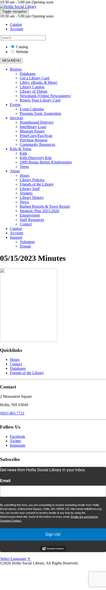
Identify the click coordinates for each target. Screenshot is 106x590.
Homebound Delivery (37, 122)
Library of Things (33, 91)
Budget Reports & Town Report (45, 206)
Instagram (17, 445)
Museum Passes (32, 131)
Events (15, 105)
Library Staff (30, 189)
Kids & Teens (20, 149)
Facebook (17, 436)
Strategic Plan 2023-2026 (39, 211)
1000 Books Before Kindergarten (46, 162)
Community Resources (37, 144)
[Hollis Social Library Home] (18, 6)
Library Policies (32, 180)
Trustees (26, 193)
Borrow (16, 69)
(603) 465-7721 (12, 413)
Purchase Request (33, 140)
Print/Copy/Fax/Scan (36, 135)
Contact (26, 224)
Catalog (16, 24)
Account (16, 29)
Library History (32, 197)
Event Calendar (32, 109)
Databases (27, 74)
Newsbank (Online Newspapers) (45, 96)
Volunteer (27, 242)
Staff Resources (32, 220)
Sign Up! (53, 534)
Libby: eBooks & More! (38, 82)
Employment (30, 215)
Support (16, 237)
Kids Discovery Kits (36, 158)
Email (5, 481)
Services (16, 118)
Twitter (15, 441)
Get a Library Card (34, 78)
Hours (24, 175)
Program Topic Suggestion (40, 113)
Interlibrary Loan (33, 127)
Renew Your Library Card (40, 100)
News (24, 202)
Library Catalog (32, 87)
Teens (24, 166)
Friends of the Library (37, 184)
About (15, 171)
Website (22, 52)
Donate (25, 246)
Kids (23, 153)
